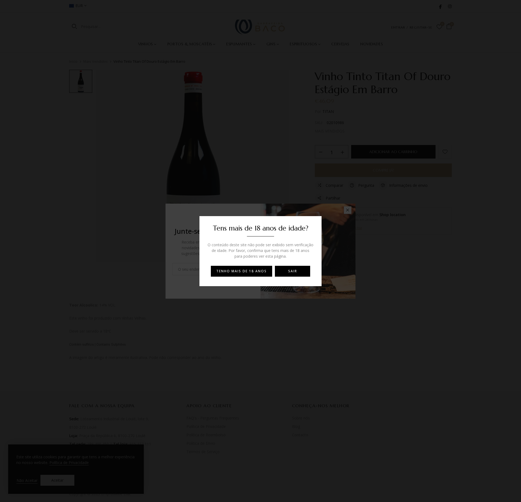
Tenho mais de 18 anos (241, 271)
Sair (292, 271)
